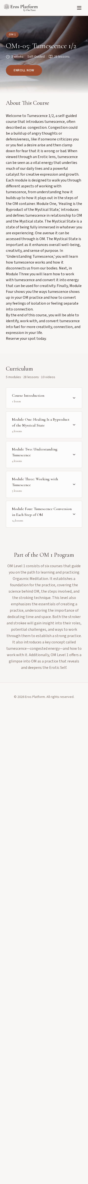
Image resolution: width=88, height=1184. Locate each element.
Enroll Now (24, 70)
